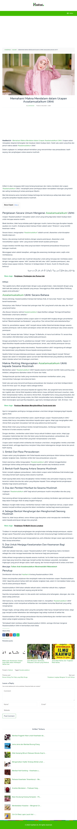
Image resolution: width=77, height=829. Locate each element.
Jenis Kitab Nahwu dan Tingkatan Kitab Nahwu (62, 661)
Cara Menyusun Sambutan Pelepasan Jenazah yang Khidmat (38, 661)
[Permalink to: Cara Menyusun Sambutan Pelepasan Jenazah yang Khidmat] (38, 651)
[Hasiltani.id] (38, 4)
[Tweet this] (7, 634)
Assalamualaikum (24, 145)
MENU (71, 13)
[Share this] (3, 634)
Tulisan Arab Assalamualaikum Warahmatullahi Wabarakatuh (34, 566)
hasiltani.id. (34, 825)
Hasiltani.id (26, 574)
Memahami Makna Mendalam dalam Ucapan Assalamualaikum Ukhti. (37, 140)
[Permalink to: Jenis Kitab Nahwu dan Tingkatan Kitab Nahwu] (63, 651)
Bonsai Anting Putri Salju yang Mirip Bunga (14, 676)
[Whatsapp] (17, 634)
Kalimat (10, 670)
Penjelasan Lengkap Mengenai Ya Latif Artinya (61, 676)
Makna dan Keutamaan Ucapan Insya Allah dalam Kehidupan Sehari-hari (12, 662)
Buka (16, 205)
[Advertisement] (38, 32)
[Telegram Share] (14, 634)
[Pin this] (10, 634)
